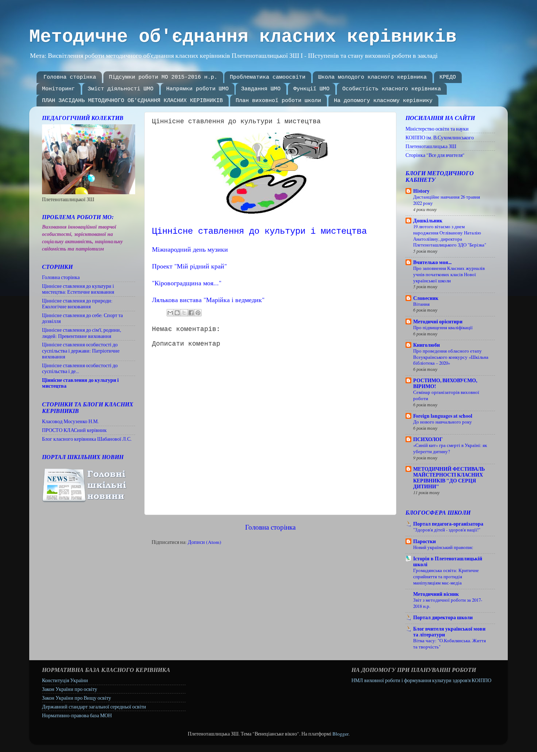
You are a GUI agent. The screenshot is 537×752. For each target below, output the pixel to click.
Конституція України (65, 680)
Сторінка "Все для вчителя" (435, 155)
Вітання (421, 304)
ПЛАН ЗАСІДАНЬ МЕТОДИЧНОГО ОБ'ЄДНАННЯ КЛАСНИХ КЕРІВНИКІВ (132, 101)
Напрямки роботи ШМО (197, 89)
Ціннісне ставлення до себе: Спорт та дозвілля (82, 318)
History (421, 191)
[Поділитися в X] (184, 312)
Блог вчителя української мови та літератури (449, 631)
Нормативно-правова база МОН (77, 715)
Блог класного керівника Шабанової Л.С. (87, 439)
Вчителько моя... (432, 262)
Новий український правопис (443, 547)
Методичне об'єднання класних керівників (243, 36)
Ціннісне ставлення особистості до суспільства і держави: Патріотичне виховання (80, 350)
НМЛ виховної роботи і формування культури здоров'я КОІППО (421, 680)
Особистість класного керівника (391, 89)
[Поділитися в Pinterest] (198, 312)
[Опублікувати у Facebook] (191, 312)
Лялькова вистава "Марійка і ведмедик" (208, 299)
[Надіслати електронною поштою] (170, 312)
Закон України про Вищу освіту (76, 698)
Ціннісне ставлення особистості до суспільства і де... (80, 368)
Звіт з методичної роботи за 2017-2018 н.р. (447, 603)
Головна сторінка (69, 77)
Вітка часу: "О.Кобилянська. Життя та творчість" (449, 643)
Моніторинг (58, 89)
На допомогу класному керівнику (383, 101)
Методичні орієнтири (437, 321)
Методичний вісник (436, 594)
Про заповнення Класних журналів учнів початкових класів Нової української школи (449, 274)
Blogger (340, 733)
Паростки (424, 541)
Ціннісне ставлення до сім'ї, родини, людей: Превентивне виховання (81, 333)
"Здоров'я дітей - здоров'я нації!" (446, 529)
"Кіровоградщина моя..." (186, 282)
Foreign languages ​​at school (442, 416)
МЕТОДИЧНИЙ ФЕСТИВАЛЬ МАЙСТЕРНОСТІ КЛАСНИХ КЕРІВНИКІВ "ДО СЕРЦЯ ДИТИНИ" (449, 477)
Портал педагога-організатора (448, 523)
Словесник (425, 298)
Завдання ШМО (261, 89)
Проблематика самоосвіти (267, 77)
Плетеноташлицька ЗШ (430, 146)
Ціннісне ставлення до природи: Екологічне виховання (77, 303)
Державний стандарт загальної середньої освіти (94, 706)
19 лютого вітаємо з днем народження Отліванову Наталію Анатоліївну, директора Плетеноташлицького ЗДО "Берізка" (449, 235)
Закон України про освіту (69, 689)
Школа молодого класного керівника (372, 77)
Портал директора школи (443, 617)
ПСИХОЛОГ (428, 439)
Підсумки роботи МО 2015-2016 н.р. (163, 77)
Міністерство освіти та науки (437, 128)
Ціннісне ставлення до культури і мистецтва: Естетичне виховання (78, 289)
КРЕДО (447, 77)
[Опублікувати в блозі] (177, 312)
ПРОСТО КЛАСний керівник (74, 430)
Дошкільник (427, 220)
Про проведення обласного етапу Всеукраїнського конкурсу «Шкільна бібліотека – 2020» (450, 356)
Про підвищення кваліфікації (443, 327)
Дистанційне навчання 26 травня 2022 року (446, 199)
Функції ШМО (311, 89)
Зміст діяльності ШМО (120, 89)
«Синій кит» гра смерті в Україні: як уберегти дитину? (450, 448)
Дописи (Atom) (204, 542)
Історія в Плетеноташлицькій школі (447, 561)
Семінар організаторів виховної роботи (446, 395)
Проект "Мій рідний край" (189, 266)
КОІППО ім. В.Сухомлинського (439, 137)
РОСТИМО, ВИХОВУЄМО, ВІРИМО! (445, 383)
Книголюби (426, 345)
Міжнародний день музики (190, 249)
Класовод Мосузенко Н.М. (70, 421)
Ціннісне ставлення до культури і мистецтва (80, 383)
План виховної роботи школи (278, 101)
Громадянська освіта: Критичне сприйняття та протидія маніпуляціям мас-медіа (446, 576)
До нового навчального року (442, 421)
